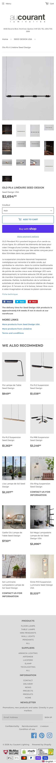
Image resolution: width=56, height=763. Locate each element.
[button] (49, 761)
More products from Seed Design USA (21, 324)
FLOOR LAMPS (28, 626)
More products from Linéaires (17, 329)
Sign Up (48, 717)
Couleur (6, 205)
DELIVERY (28, 684)
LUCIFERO (28, 660)
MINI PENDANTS (28, 633)
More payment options (28, 236)
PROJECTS (28, 691)
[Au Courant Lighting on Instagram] (49, 737)
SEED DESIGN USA (23, 39)
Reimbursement (29, 726)
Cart (51, 3)
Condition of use (27, 729)
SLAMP (28, 663)
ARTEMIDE (28, 656)
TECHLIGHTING (28, 667)
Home (5, 39)
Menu (8, 3)
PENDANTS (28, 640)
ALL (28, 643)
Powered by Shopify (41, 744)
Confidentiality (12, 726)
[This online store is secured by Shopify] (28, 755)
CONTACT (28, 680)
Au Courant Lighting (19, 744)
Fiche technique (10, 294)
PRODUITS (28, 694)
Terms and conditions (13, 333)
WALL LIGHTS (28, 636)
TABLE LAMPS (28, 629)
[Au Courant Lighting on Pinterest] (42, 737)
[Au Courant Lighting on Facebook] (34, 737)
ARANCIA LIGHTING (28, 653)
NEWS (28, 687)
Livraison (44, 726)
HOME (28, 697)
